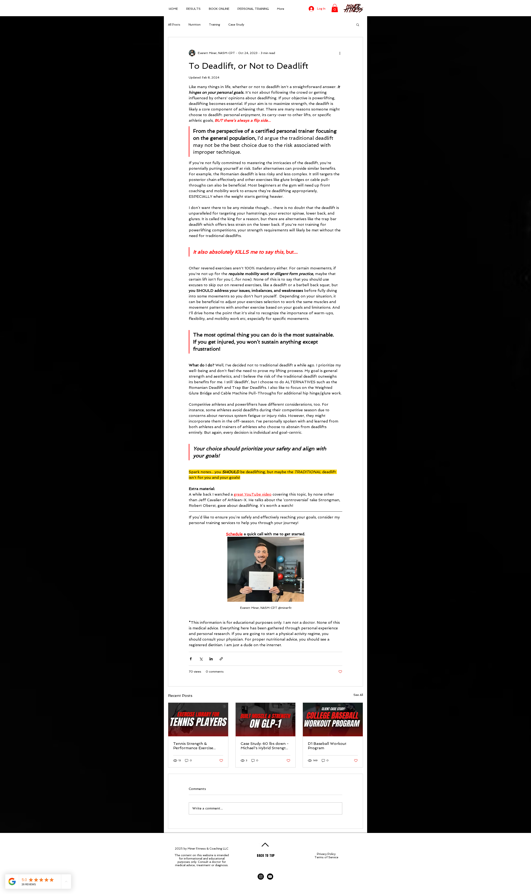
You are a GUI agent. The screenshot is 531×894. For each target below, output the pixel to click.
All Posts (174, 24)
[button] (334, 8)
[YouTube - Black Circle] (270, 876)
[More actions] (339, 52)
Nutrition (195, 24)
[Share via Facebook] (191, 659)
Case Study (236, 24)
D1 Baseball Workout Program (327, 745)
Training (214, 24)
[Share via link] (221, 659)
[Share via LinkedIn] (211, 659)
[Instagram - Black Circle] (261, 876)
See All (358, 694)
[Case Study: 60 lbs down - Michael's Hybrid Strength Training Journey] (266, 719)
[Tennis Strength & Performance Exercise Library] (198, 719)
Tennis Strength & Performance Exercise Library (193, 745)
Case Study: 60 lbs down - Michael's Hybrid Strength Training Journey (265, 745)
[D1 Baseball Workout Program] (333, 719)
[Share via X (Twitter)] (201, 659)
